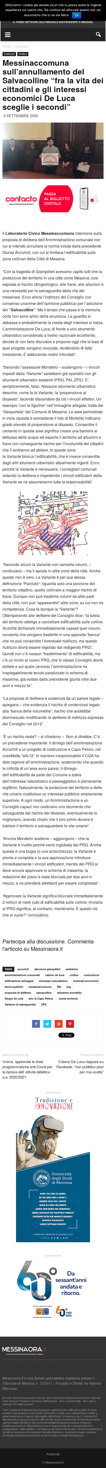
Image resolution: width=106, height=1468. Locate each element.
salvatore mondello (69, 992)
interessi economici (86, 981)
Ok (76, 15)
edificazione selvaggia (19, 981)
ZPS (43, 1004)
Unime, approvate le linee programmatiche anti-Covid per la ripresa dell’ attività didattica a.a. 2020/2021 (27, 1069)
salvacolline (44, 992)
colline (74, 975)
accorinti (23, 969)
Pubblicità (53, 1454)
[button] (99, 34)
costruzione (91, 975)
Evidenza (9, 54)
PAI (59, 987)
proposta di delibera (18, 992)
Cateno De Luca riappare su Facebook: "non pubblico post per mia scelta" (80, 1066)
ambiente (72, 969)
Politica (23, 54)
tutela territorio (68, 998)
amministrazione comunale (22, 975)
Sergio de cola (14, 998)
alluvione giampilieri (47, 969)
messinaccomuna (40, 987)
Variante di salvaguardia (20, 1004)
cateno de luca (54, 975)
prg (69, 987)
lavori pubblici (14, 987)
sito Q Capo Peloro (41, 998)
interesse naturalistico (53, 981)
